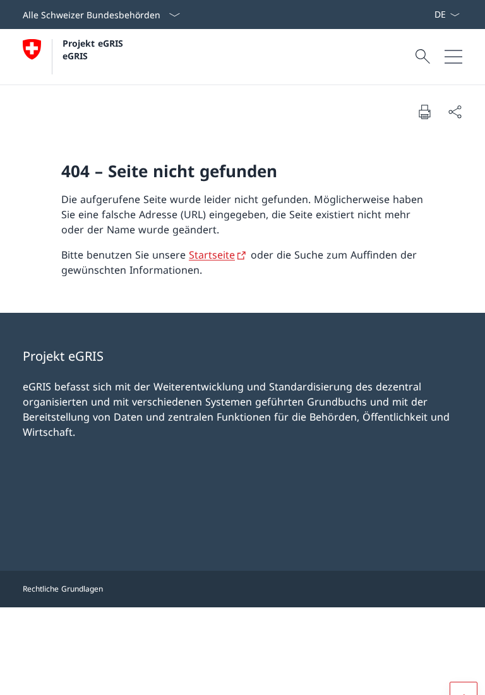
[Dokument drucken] (424, 112)
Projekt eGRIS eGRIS (94, 49)
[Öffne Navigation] (453, 56)
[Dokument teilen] (455, 112)
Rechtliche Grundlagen (63, 588)
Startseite (212, 255)
